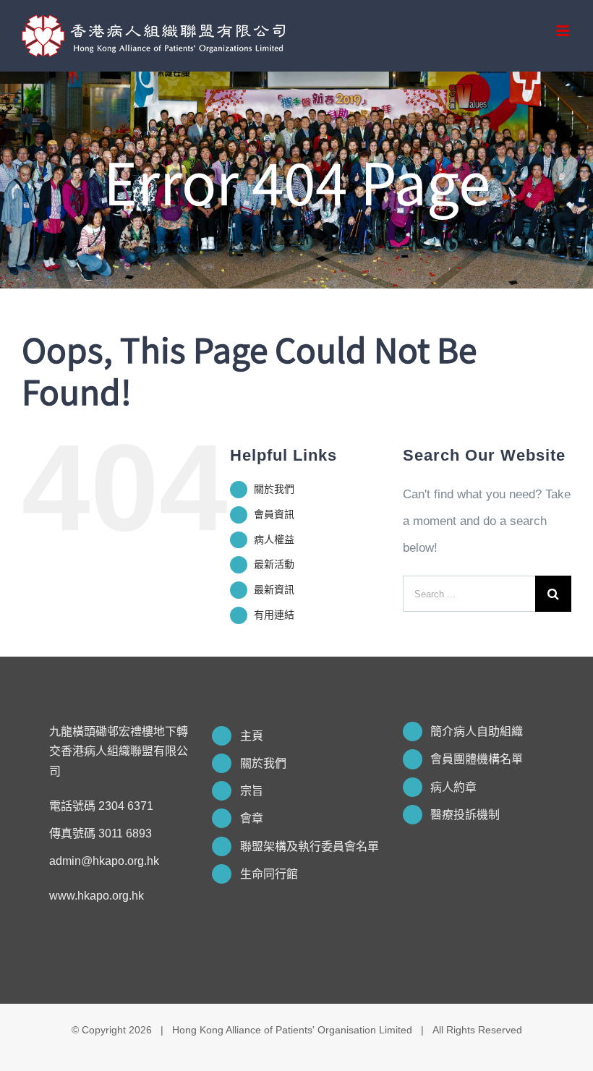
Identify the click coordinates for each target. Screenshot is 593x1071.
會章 (251, 818)
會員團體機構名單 (476, 759)
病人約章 (453, 787)
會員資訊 (274, 514)
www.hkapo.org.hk (96, 895)
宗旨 (251, 791)
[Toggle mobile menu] (563, 30)
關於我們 (274, 489)
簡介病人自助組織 (476, 731)
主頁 (251, 736)
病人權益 (274, 539)
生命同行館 (269, 874)
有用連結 (274, 614)
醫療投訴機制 (465, 814)
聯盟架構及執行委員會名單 (309, 846)
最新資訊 (274, 589)
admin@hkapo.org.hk (104, 861)
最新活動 (274, 564)
